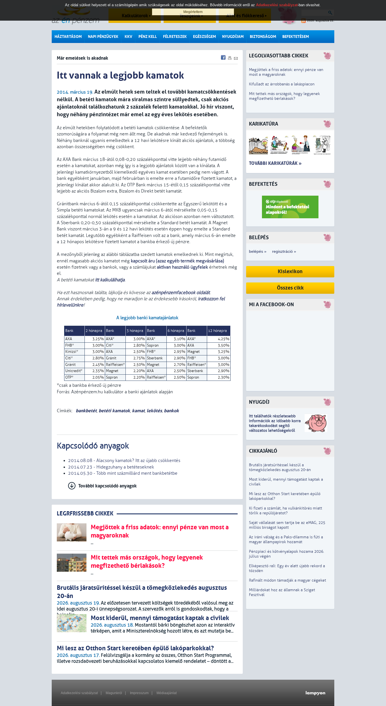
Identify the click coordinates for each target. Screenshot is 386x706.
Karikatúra (263, 124)
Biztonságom (263, 36)
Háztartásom (68, 36)
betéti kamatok (114, 410)
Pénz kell (147, 36)
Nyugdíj (259, 402)
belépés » (257, 251)
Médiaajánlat (167, 693)
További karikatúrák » (275, 163)
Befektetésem (295, 36)
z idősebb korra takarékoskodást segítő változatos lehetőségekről (275, 425)
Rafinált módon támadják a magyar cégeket (287, 580)
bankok (171, 410)
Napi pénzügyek (103, 36)
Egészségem (204, 36)
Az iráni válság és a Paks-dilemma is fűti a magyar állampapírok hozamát (286, 539)
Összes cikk (290, 288)
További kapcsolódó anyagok (107, 486)
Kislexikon (290, 272)
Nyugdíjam (233, 36)
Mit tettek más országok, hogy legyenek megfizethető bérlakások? (284, 96)
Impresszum (139, 693)
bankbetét (86, 410)
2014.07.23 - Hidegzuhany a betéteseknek (111, 467)
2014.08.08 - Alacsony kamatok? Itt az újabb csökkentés (124, 460)
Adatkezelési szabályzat (79, 693)
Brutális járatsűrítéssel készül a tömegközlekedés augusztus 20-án (280, 467)
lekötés (154, 410)
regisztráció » (284, 251)
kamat (138, 410)
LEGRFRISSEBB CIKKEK (85, 513)
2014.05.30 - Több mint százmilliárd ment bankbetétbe (122, 473)
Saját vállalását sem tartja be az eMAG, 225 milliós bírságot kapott (287, 525)
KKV (128, 36)
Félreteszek (175, 36)
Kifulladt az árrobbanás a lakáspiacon (282, 84)
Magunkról (114, 693)
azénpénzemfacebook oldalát (180, 292)
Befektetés (263, 184)
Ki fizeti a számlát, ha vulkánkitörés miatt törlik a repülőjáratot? (285, 510)
